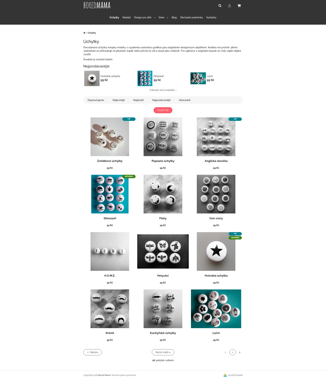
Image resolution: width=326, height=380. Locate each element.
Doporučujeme (96, 100)
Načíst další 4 (163, 352)
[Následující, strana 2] (232, 352)
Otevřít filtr (163, 110)
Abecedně (184, 100)
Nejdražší (138, 100)
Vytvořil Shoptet (235, 375)
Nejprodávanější (161, 100)
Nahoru (94, 352)
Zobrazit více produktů (162, 90)
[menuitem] (114, 17)
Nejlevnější (119, 100)
